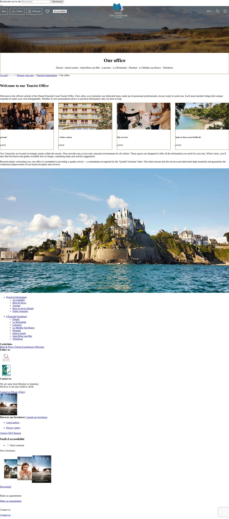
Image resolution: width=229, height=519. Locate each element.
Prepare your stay (25, 75)
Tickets (16, 11)
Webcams (33, 11)
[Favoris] (47, 11)
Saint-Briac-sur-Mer (22, 336)
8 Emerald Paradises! (16, 316)
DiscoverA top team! (27, 126)
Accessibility (18, 300)
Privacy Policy (18, 392)
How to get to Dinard (22, 308)
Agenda (16, 305)
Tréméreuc (17, 339)
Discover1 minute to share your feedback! (202, 126)
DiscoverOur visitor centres (85, 126)
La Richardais (19, 322)
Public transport (20, 311)
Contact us (5, 392)
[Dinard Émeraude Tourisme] (118, 17)
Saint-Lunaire (19, 333)
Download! (5, 486)
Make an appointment (10, 501)
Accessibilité (60, 11)
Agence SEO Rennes (10, 433)
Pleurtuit (16, 330)
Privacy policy (13, 427)
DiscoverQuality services (143, 126)
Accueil (4, 75)
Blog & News (19, 302)
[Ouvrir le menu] (225, 11)
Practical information (47, 75)
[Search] (218, 11)
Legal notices (12, 422)
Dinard (15, 319)
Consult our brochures (36, 417)
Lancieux (17, 325)
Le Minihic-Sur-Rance (23, 327)
